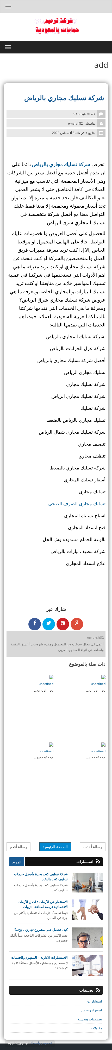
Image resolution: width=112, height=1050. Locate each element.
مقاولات (96, 1028)
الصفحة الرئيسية (55, 846)
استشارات (94, 1001)
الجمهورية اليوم (19, 1042)
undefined (98, 683)
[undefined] (103, 676)
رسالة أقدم (18, 846)
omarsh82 (95, 637)
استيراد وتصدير (91, 1010)
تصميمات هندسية (90, 1019)
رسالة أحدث (92, 846)
